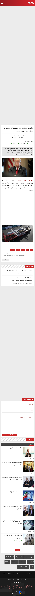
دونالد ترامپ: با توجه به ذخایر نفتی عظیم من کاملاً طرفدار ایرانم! (18, 270)
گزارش (31, 444)
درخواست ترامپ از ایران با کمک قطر (24, 274)
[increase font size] (12, 143)
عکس (18, 576)
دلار (27, 250)
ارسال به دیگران (23, 144)
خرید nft (7, 562)
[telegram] (8, 260)
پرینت (16, 144)
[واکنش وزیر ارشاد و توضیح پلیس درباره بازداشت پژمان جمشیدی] (28, 481)
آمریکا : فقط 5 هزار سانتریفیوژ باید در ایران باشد (22, 280)
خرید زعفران (15, 562)
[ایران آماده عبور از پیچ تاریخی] (28, 495)
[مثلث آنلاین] (31, 3)
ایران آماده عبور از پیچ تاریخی (15, 492)
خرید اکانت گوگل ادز (23, 567)
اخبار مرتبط (30, 266)
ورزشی (23, 576)
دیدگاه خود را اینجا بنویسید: (26, 417)
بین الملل (19, 574)
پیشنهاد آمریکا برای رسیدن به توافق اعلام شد (22, 283)
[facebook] (3, 260)
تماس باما (19, 580)
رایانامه (31, 411)
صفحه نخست (30, 574)
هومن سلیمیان (17, 541)
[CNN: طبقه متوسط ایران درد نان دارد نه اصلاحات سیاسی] (28, 466)
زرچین (32, 567)
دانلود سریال (19, 557)
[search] (5, 4)
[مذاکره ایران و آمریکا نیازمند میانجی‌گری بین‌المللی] (28, 525)
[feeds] (14, 583)
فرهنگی (14, 574)
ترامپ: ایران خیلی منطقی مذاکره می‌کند (24, 277)
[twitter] (16, 583)
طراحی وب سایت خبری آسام (12, 592)
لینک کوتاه (5, 254)
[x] (5, 260)
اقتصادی (9, 574)
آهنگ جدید (31, 562)
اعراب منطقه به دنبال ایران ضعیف (13, 448)
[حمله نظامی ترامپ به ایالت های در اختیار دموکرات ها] (28, 539)
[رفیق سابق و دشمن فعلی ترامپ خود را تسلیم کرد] (28, 510)
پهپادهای (12, 250)
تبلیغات (9, 580)
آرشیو (17, 550)
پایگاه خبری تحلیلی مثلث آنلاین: (25, 181)
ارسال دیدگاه (9, 434)
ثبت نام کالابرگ (10, 557)
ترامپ (22, 250)
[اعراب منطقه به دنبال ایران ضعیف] (28, 452)
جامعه (4, 574)
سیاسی (24, 574)
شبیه (18, 250)
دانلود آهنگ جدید (29, 557)
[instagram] (20, 583)
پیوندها (14, 580)
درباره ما (25, 580)
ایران (31, 250)
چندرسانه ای (13, 576)
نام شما (31, 404)
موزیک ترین (23, 562)
